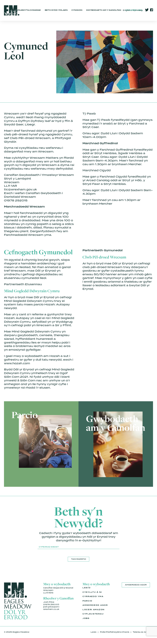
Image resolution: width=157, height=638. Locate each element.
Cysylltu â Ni (92, 592)
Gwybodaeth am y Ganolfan (103, 10)
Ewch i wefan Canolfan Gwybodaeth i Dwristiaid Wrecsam (33, 195)
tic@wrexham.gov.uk (20, 189)
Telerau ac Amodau (143, 632)
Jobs (86, 618)
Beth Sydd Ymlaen (56, 10)
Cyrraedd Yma (92, 596)
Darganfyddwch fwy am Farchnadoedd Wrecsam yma (36, 233)
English (127, 10)
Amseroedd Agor (95, 605)
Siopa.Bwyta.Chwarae (27, 10)
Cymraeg (137, 10)
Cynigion (76, 10)
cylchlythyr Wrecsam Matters (35, 158)
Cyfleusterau (93, 614)
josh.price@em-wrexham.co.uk (51, 608)
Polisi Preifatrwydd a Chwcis (114, 632)
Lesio (86, 587)
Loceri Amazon (93, 609)
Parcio (87, 601)
